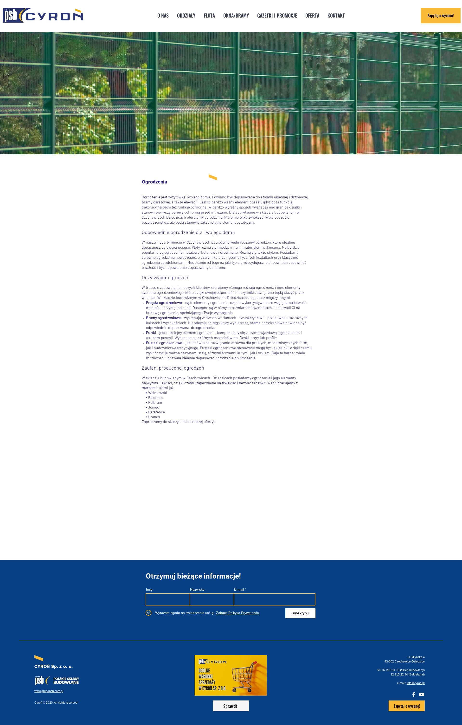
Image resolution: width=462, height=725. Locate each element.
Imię (149, 589)
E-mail (239, 589)
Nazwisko (197, 589)
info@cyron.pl (416, 683)
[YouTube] (421, 694)
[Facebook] (414, 694)
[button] (186, 15)
